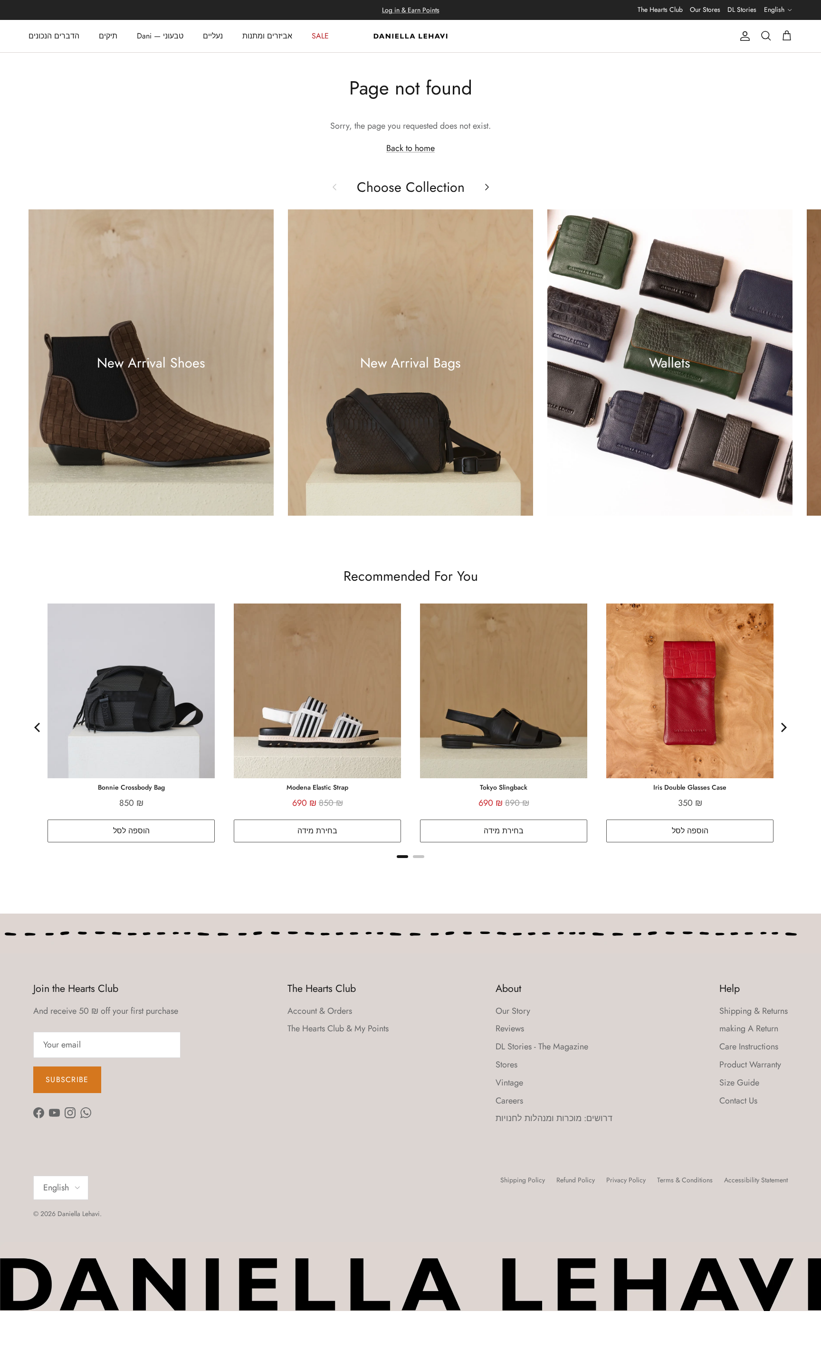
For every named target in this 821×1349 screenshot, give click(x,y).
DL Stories (741, 9)
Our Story (513, 1011)
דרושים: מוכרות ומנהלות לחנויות (554, 1118)
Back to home (410, 148)
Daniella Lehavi (78, 1213)
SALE (320, 35)
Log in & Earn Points (410, 10)
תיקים (108, 35)
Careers (509, 1100)
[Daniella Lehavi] (410, 36)
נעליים (213, 35)
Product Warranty (750, 1064)
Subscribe (67, 1079)
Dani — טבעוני (160, 35)
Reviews (510, 1028)
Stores (506, 1064)
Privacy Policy (626, 1180)
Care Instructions (748, 1046)
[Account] (743, 36)
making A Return (748, 1028)
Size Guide (739, 1082)
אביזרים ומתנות (267, 35)
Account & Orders (319, 1011)
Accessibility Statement (756, 1180)
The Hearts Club (660, 9)
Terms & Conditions (685, 1180)
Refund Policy (575, 1180)
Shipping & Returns (753, 1011)
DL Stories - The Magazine (542, 1046)
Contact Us (738, 1100)
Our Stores (705, 9)
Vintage (509, 1082)
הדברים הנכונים (54, 35)
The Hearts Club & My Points (338, 1028)
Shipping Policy (522, 1180)
